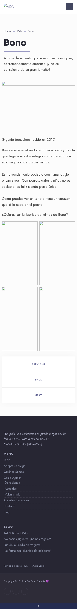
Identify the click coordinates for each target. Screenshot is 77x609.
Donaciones (12, 482)
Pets (19, 31)
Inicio (7, 460)
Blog (7, 512)
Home (7, 31)
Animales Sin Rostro (16, 500)
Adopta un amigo (14, 466)
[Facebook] (7, 591)
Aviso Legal (38, 566)
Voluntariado (12, 494)
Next (38, 395)
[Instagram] (16, 591)
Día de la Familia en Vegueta (22, 545)
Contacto (9, 506)
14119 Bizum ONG (16, 533)
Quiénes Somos (14, 472)
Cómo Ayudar (12, 478)
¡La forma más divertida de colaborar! (27, 551)
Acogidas (11, 488)
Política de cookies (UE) (16, 566)
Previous (38, 364)
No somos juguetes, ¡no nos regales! (27, 539)
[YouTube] (24, 591)
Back (38, 379)
